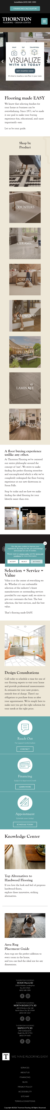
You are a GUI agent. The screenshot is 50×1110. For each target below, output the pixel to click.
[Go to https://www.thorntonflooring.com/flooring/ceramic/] (25, 243)
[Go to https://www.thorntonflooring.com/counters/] (25, 207)
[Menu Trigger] (44, 21)
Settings (36, 561)
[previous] (2, 61)
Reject (24, 561)
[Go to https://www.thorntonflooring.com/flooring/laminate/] (25, 388)
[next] (47, 61)
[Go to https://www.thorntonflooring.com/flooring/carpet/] (25, 279)
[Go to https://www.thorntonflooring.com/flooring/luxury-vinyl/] (25, 424)
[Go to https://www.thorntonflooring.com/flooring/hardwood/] (25, 316)
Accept (13, 561)
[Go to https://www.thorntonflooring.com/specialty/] (25, 352)
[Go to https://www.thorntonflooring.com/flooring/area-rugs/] (25, 171)
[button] (25, 749)
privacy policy (24, 554)
